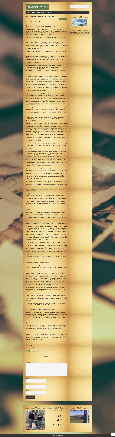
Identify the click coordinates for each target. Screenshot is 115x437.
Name (27, 378)
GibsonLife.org (37, 7)
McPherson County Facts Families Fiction (49, 352)
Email (27, 384)
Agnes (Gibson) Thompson (36, 352)
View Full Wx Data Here (57, 410)
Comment (28, 362)
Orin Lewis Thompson (63, 352)
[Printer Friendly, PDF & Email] (29, 350)
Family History (33, 351)
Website (27, 390)
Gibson (38, 351)
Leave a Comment (63, 19)
